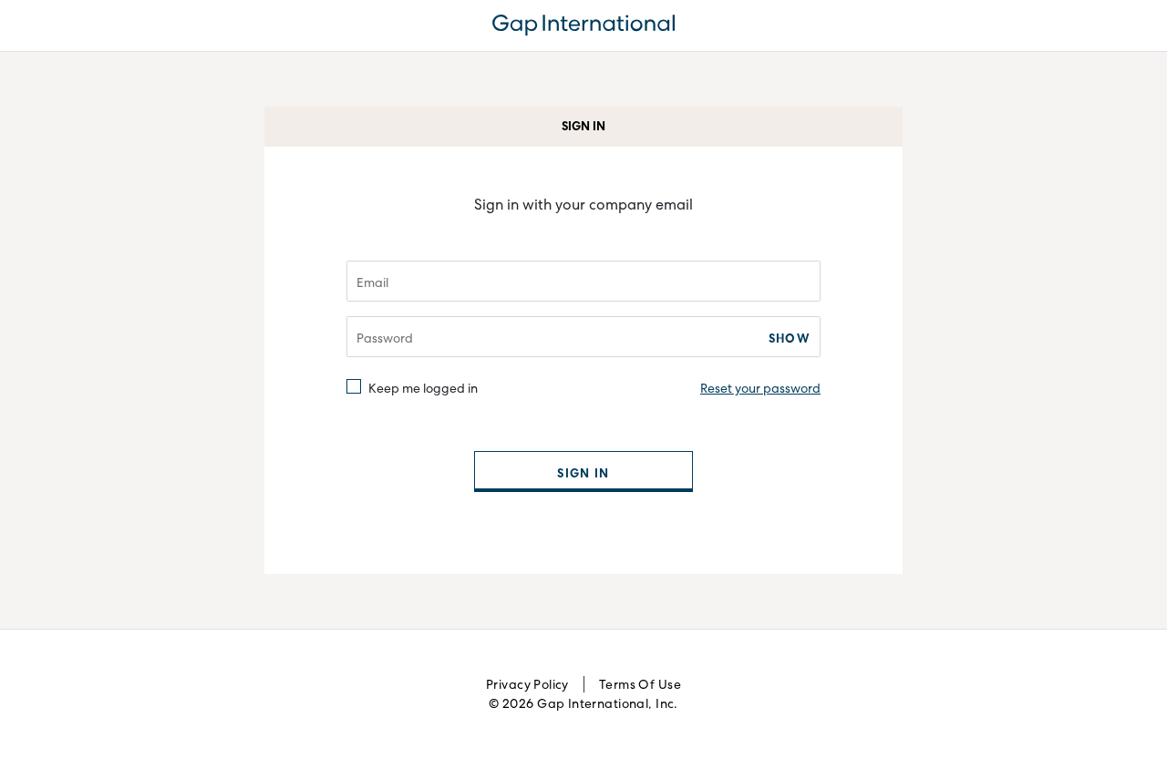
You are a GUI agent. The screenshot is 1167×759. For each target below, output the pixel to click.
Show (790, 338)
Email (372, 282)
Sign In (583, 473)
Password (384, 338)
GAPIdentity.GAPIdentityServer (583, 25)
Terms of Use (640, 684)
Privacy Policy (527, 684)
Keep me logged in (423, 387)
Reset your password (760, 388)
